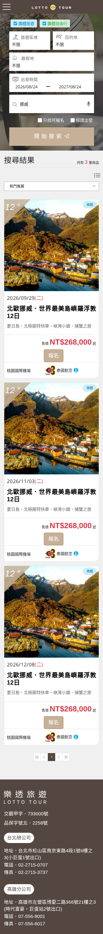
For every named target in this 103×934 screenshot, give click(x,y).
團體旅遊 (26, 23)
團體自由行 (57, 23)
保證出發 (84, 120)
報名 (53, 355)
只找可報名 (53, 120)
